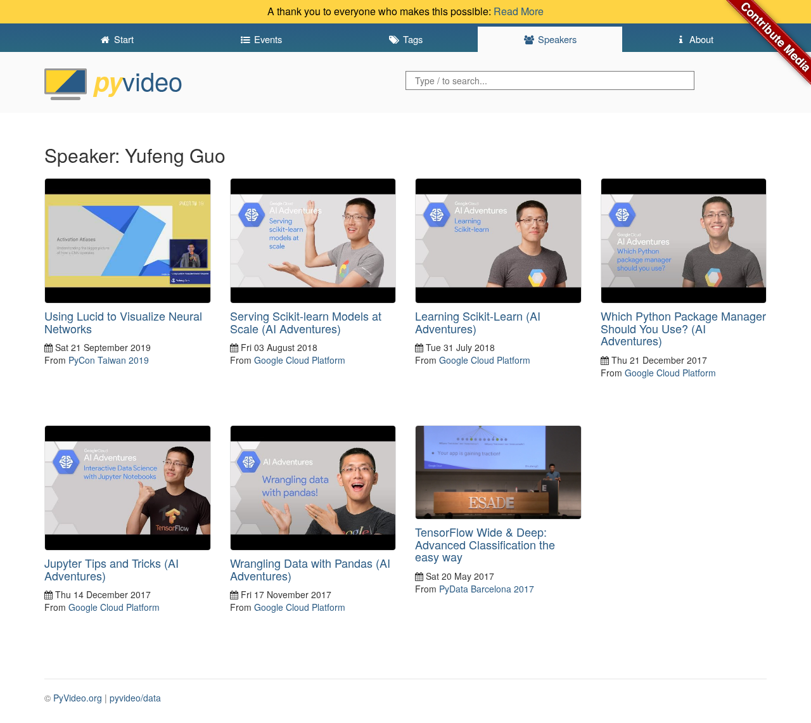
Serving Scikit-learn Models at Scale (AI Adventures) (305, 321)
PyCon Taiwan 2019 (108, 360)
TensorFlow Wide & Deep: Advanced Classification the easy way (485, 544)
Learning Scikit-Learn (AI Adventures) (477, 321)
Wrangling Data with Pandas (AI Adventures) (310, 569)
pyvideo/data (135, 697)
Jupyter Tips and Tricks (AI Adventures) (111, 569)
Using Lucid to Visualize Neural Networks (123, 321)
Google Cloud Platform (299, 360)
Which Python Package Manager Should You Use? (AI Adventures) (683, 328)
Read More (519, 11)
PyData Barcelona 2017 (486, 588)
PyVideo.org (77, 697)
